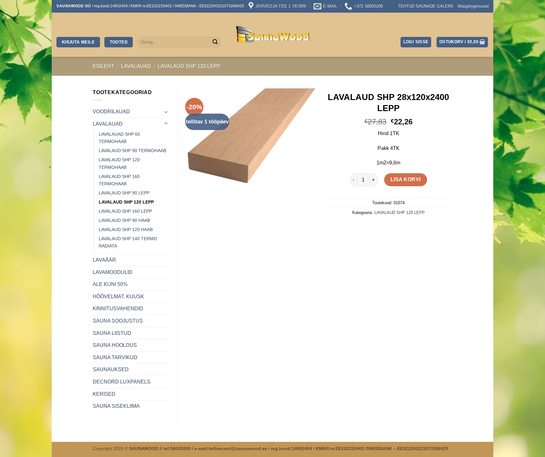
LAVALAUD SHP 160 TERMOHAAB (119, 180)
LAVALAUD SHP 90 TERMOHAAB (132, 150)
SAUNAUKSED (111, 369)
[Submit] (215, 42)
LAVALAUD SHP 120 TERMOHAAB (119, 163)
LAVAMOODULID (112, 272)
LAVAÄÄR (104, 260)
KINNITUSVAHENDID (118, 308)
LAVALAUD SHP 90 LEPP (124, 192)
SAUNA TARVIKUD (115, 357)
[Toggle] (165, 112)
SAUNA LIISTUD (112, 333)
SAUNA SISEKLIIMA (116, 406)
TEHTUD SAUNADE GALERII (425, 6)
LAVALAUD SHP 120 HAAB (126, 229)
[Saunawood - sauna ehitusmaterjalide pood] (273, 35)
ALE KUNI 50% (110, 284)
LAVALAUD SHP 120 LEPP (189, 66)
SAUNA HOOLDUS (115, 345)
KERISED (104, 394)
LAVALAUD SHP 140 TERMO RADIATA (128, 242)
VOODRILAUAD (111, 111)
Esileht (103, 66)
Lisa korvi (405, 179)
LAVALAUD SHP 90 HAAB (124, 220)
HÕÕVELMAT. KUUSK (118, 296)
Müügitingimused (473, 6)
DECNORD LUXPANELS (121, 381)
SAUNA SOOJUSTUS (118, 320)
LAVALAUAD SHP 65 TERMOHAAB (119, 138)
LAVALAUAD (136, 66)
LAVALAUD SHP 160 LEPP (125, 211)
